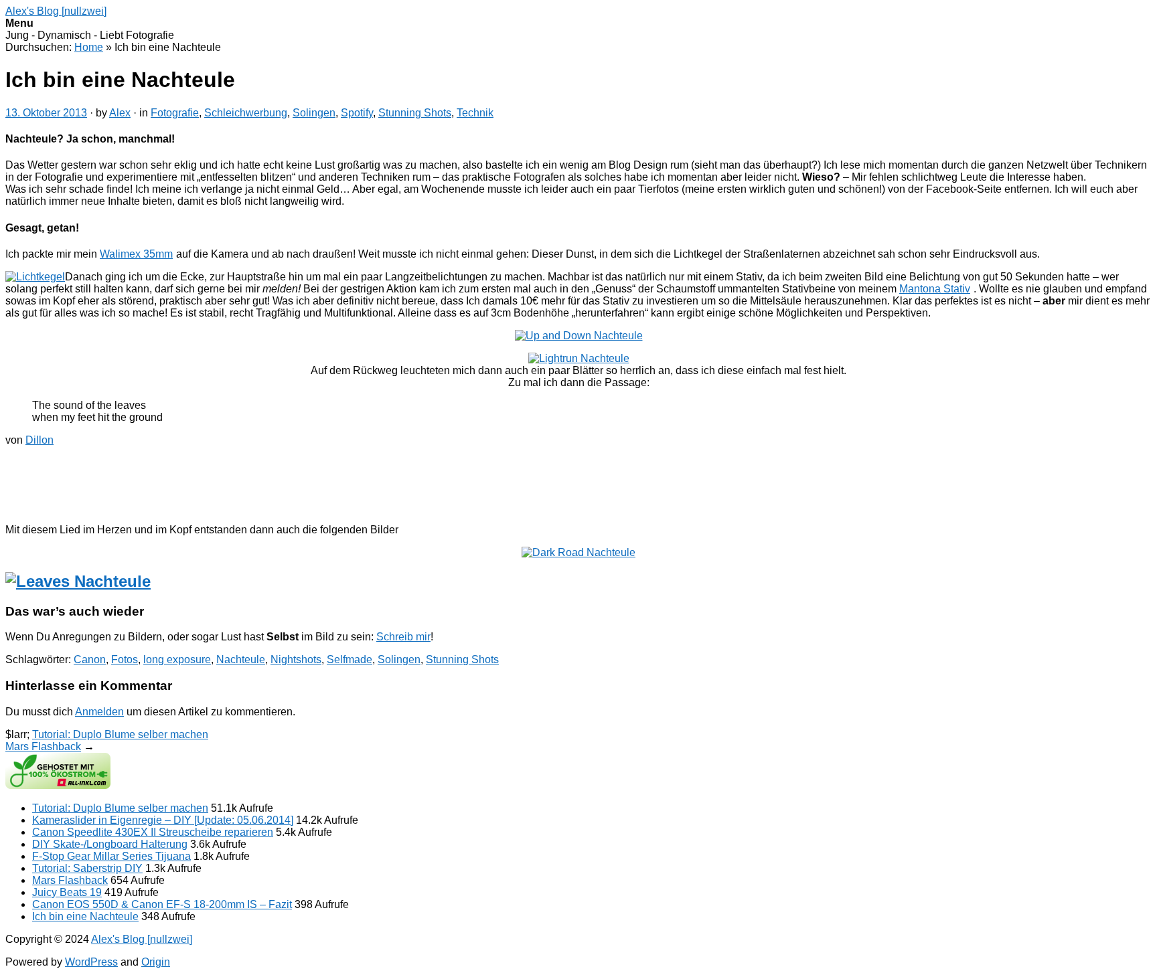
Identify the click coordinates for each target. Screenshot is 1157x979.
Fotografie (175, 112)
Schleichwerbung (245, 112)
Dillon (39, 440)
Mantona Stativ (934, 288)
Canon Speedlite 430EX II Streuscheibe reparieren (152, 832)
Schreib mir (403, 636)
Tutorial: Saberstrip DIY (87, 868)
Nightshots (296, 659)
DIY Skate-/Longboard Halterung (109, 844)
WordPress (91, 962)
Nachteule (240, 659)
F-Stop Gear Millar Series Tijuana (111, 856)
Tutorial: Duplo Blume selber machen (120, 734)
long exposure (177, 659)
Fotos (124, 659)
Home (88, 47)
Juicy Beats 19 (67, 892)
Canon (90, 659)
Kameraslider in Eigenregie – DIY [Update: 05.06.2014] (162, 820)
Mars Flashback (43, 746)
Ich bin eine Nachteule (85, 916)
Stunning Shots (414, 112)
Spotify (357, 112)
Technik (475, 112)
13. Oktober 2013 (46, 112)
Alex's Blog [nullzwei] (55, 11)
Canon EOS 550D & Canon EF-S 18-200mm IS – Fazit (162, 904)
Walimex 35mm (136, 254)
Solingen (314, 112)
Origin (155, 962)
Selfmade (349, 659)
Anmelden (99, 711)
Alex (120, 112)
